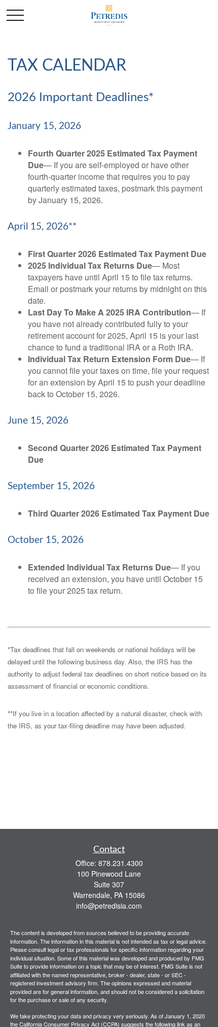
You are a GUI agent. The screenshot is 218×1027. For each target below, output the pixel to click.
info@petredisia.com (109, 906)
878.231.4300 (120, 863)
